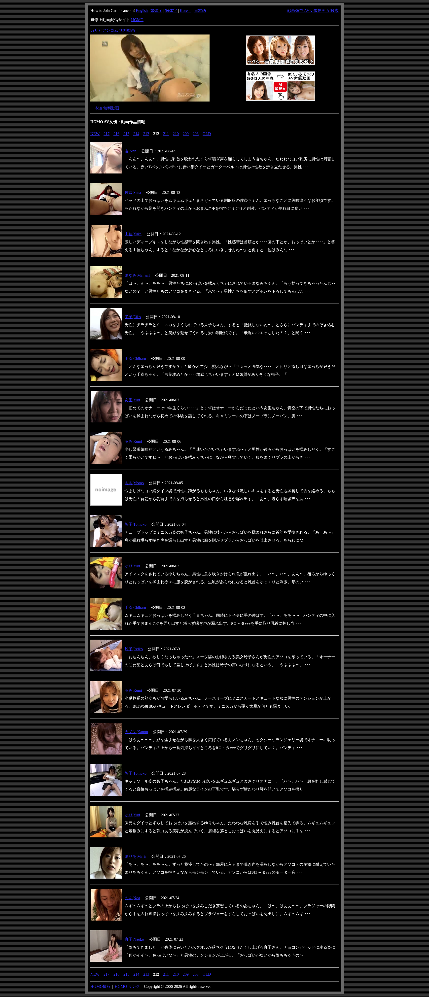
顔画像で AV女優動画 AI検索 (313, 10)
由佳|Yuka (133, 234)
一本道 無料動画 (104, 108)
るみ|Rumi (133, 441)
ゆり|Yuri (132, 566)
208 (196, 134)
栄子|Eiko (133, 317)
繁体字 (156, 10)
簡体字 (171, 10)
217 (106, 134)
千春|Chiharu (135, 358)
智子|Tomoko (135, 524)
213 (146, 134)
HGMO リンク (127, 986)
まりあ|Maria (135, 856)
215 (126, 134)
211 (166, 134)
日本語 (200, 10)
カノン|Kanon (136, 732)
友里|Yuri (132, 400)
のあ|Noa (132, 898)
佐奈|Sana (133, 192)
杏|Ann (130, 151)
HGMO (137, 20)
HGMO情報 (100, 986)
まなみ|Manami (137, 275)
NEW (95, 134)
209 (186, 134)
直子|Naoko (134, 939)
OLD (207, 134)
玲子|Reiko (134, 649)
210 (176, 134)
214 (136, 134)
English (142, 10)
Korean (185, 10)
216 (116, 134)
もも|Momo (134, 483)
